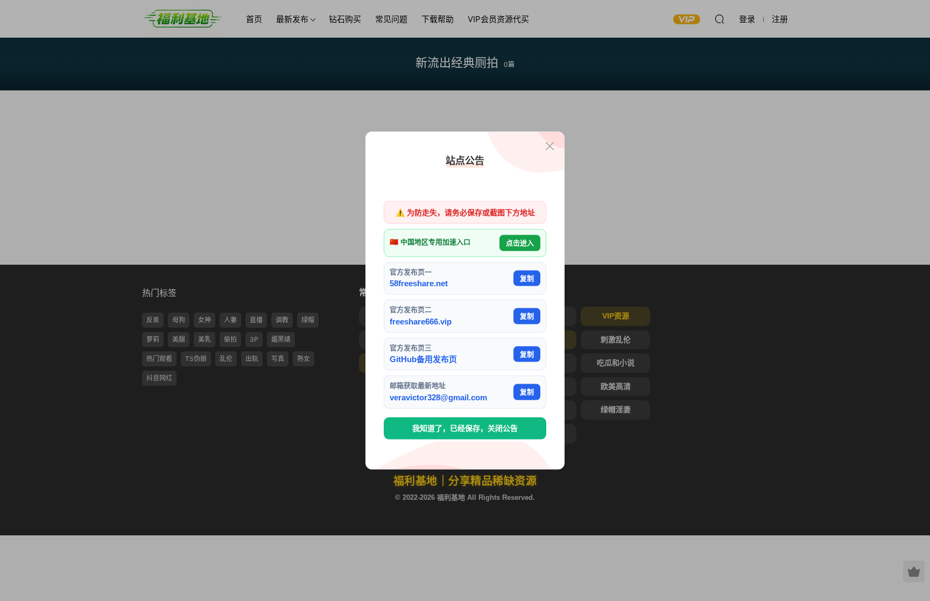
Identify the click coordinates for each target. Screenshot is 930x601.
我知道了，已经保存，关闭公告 (465, 428)
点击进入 (520, 243)
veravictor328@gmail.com (438, 396)
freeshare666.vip (421, 321)
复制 (527, 278)
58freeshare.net (419, 283)
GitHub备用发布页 (423, 359)
